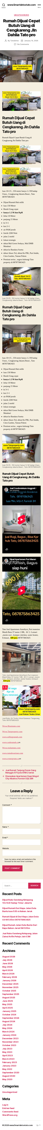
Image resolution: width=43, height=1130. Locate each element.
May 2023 (7, 1052)
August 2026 (8, 956)
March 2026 (8, 973)
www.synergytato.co (10, 758)
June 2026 (7, 963)
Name (5, 827)
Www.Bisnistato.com (11, 726)
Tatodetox (14, 41)
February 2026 (9, 977)
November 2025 (10, 987)
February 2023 (9, 1062)
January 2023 (9, 1066)
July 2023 (7, 1048)
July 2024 (7, 1025)
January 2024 (9, 1035)
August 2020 (8, 1076)
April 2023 (7, 1055)
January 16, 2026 (31, 41)
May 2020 (7, 1079)
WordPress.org (9, 1115)
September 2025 (10, 994)
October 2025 (9, 991)
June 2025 (7, 1001)
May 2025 (7, 1004)
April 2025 (7, 1008)
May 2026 (7, 967)
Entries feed (8, 1108)
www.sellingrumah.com (12, 737)
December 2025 (10, 984)
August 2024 (8, 1021)
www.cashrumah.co (10, 742)
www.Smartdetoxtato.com (21, 5)
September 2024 (10, 1018)
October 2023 (9, 1045)
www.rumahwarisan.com (12, 753)
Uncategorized (21, 15)
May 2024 (7, 1028)
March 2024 (8, 1031)
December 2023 (10, 1038)
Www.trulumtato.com (11, 748)
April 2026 (7, 970)
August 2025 (8, 997)
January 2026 (9, 980)
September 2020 (10, 1072)
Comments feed (10, 1111)
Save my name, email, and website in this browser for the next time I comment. (20, 860)
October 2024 (9, 1014)
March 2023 (8, 1059)
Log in (5, 1105)
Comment (7, 805)
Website (5, 848)
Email (5, 838)
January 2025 (9, 1011)
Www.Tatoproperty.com (12, 731)
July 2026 (7, 960)
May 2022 (7, 1069)
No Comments (23, 44)
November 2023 (10, 1042)
